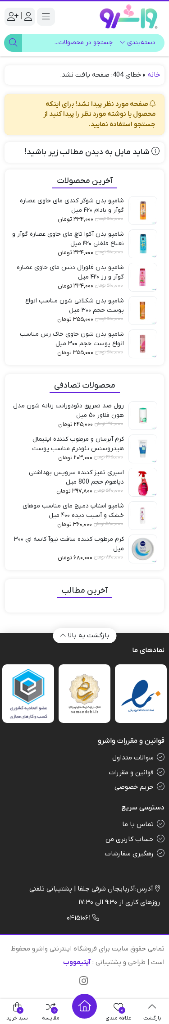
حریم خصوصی (134, 786)
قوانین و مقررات (131, 772)
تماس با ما (138, 824)
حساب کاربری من (129, 839)
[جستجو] (13, 43)
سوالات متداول (133, 757)
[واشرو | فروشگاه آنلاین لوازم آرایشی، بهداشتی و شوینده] (128, 16)
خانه (153, 74)
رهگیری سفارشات (129, 853)
